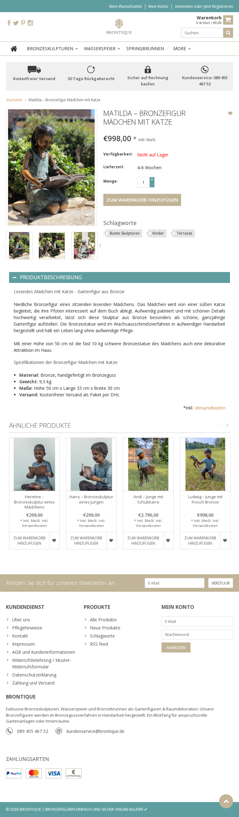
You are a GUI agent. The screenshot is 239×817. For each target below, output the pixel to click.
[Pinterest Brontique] (23, 23)
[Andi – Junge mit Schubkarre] (148, 464)
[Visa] (54, 773)
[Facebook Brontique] (9, 23)
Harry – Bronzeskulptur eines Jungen (91, 499)
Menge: (110, 181)
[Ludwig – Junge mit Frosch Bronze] (205, 464)
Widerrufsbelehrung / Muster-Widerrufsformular (41, 663)
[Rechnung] (74, 773)
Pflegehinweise (27, 628)
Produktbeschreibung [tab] (51, 277)
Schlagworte (102, 636)
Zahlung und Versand (33, 683)
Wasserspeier (99, 48)
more (179, 48)
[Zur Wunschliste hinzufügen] (230, 114)
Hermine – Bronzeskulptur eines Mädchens (34, 502)
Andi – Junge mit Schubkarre (148, 499)
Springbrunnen (145, 48)
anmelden (184, 6)
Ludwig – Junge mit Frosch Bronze (205, 499)
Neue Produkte (105, 628)
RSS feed (99, 644)
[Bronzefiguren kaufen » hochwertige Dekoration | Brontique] (119, 26)
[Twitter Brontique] (16, 23)
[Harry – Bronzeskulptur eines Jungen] (91, 464)
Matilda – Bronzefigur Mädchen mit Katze (65, 100)
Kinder (158, 233)
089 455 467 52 (32, 731)
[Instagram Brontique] (30, 23)
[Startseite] (14, 48)
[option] (19, 246)
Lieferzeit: (113, 167)
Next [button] (100, 245)
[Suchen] (228, 33)
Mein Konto (158, 6)
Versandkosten (209, 408)
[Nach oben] (226, 801)
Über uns (21, 620)
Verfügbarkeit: (118, 154)
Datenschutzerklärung (34, 675)
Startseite (14, 100)
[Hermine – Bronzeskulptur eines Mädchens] (34, 464)
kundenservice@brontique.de (95, 731)
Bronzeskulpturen (50, 48)
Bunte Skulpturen (125, 233)
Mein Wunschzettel (125, 6)
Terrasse (184, 233)
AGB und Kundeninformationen (43, 652)
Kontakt (20, 636)
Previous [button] (3, 245)
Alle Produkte (103, 620)
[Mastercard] (34, 773)
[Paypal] (14, 773)
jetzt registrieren (218, 6)
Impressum (23, 644)
